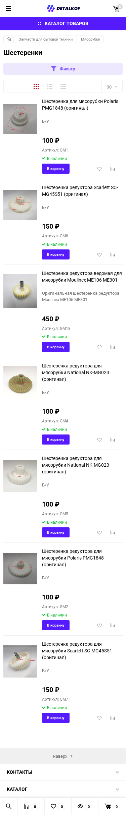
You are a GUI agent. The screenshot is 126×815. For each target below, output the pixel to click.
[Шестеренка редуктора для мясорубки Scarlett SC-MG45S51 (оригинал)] (20, 662)
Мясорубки (90, 39)
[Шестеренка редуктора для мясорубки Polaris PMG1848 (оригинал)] (20, 569)
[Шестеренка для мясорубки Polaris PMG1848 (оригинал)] (20, 119)
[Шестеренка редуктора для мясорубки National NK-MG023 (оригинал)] (20, 383)
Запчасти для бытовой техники (46, 39)
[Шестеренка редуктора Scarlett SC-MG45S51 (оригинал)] (20, 205)
